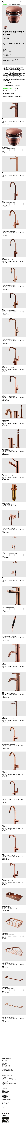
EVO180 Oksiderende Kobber (8, 772)
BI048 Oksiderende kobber (8, 450)
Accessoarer (5, 1096)
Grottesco (17, 85)
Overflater (4, 1097)
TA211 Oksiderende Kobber (8, 988)
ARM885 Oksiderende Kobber (9, 285)
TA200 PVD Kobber (6, 907)
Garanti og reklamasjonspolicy (9, 1083)
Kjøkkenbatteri (5, 1091)
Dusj (3, 1090)
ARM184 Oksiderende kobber (8, 231)
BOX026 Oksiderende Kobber (8, 528)
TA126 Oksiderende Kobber (8, 934)
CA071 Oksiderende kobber (8, 607)
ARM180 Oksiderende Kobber (8, 202)
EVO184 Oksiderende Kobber (8, 798)
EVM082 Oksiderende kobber (8, 718)
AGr (9, 205)
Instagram (4, 1107)
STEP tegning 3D (7, 54)
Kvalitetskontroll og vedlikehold (9, 1079)
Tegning (5, 49)
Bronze (16, 88)
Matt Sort (10, 82)
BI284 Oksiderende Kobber (8, 504)
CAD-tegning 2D (7, 51)
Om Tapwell (4, 1077)
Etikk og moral (5, 1087)
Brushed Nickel (18, 96)
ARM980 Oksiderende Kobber (9, 339)
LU (8, 121)
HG (18, 121)
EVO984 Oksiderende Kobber (8, 880)
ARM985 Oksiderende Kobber (9, 396)
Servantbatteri (5, 1094)
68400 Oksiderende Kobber (8, 148)
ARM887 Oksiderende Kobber (8, 310)
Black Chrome (6, 91)
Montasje (5, 50)
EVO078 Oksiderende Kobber (8, 744)
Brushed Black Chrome (8, 93)
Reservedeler (6, 55)
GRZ (11, 745)
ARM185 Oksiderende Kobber (8, 259)
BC (16, 121)
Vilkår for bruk (5, 1086)
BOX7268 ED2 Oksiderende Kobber (10, 553)
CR (3, 121)
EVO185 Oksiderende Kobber (8, 826)
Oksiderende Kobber (15, 4)
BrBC (21, 121)
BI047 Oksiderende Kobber (8, 421)
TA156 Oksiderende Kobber (8, 963)
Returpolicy (4, 1084)
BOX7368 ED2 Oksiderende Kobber (10, 579)
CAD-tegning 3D (7, 53)
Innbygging (4, 1095)
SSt (3, 909)
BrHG (3, 205)
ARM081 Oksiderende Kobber (8, 174)
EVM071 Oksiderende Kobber (8, 665)
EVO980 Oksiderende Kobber (8, 855)
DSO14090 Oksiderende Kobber (9, 636)
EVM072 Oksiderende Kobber (8, 693)
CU (11, 121)
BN (3, 123)
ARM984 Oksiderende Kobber (9, 367)
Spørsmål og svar (6, 1081)
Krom (4, 82)
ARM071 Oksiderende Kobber (8, 120)
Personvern (4, 1082)
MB (5, 121)
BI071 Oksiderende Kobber (8, 475)
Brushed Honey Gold (7, 96)
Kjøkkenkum (5, 1092)
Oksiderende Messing (8, 85)
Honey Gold (14, 91)
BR (13, 121)
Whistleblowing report (7, 1075)
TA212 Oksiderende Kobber (8, 1017)
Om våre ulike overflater (7, 1078)
